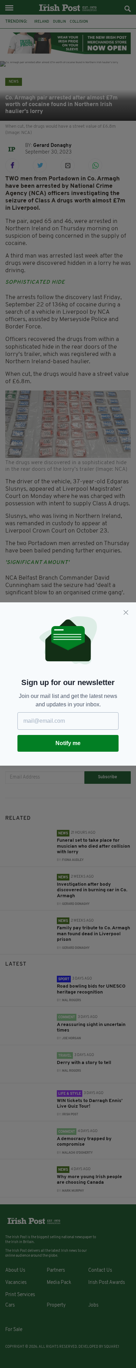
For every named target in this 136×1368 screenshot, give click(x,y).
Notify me (68, 743)
